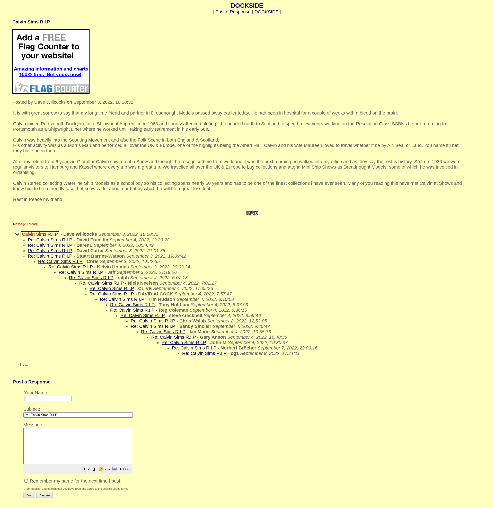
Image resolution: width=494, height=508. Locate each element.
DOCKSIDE (266, 11)
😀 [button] (101, 469)
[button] (84, 469)
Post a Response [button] (233, 11)
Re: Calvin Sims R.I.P (50, 239)
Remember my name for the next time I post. (75, 481)
